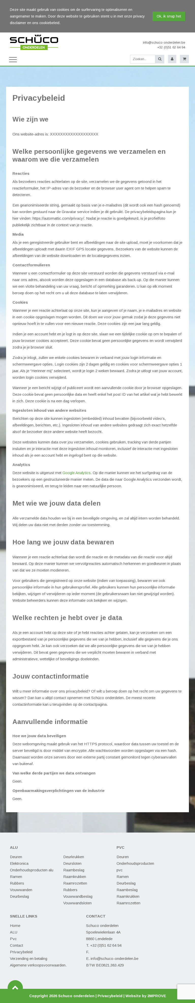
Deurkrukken (73, 857)
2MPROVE (156, 996)
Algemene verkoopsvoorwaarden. (38, 965)
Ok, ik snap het (169, 16)
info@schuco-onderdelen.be (164, 42)
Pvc (13, 939)
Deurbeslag (19, 896)
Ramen (16, 876)
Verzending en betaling (28, 958)
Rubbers (17, 883)
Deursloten (72, 863)
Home (15, 925)
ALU (13, 932)
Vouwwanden (21, 890)
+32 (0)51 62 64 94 (171, 47)
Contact (16, 945)
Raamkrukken (74, 876)
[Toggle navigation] (13, 59)
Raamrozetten (75, 883)
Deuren (16, 857)
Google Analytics (76, 473)
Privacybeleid (21, 952)
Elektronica (19, 863)
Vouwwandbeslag (77, 896)
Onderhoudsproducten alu (31, 870)
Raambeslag (73, 870)
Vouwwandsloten (77, 903)
